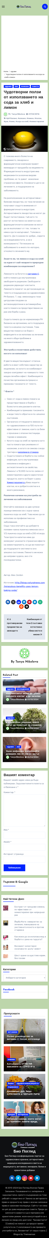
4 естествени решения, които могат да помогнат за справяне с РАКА (24, 725)
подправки (13, 1087)
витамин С (33, 274)
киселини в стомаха (28, 452)
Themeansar (29, 1234)
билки (11, 1083)
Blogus (17, 1234)
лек (16, 86)
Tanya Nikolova (18, 114)
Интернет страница (13, 854)
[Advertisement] (24, 42)
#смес (12, 121)
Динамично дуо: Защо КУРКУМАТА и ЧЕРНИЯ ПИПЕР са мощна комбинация (24, 1094)
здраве (8, 86)
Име (6, 830)
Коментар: (9, 792)
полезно (25, 86)
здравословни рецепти (28, 1083)
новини (11, 1059)
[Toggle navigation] (3, 6)
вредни (11, 1115)
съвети (35, 86)
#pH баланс (11, 118)
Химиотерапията (16, 482)
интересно (23, 1115)
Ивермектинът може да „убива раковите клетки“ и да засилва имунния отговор (23, 696)
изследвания (23, 689)
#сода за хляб (22, 121)
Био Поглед (25, 1152)
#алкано (22, 118)
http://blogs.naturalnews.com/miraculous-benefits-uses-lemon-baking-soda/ (24, 586)
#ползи (38, 118)
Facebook (9, 989)
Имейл (7, 842)
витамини (12, 1032)
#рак (6, 121)
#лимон (30, 118)
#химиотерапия (36, 121)
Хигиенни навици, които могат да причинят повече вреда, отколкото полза (24, 1122)
